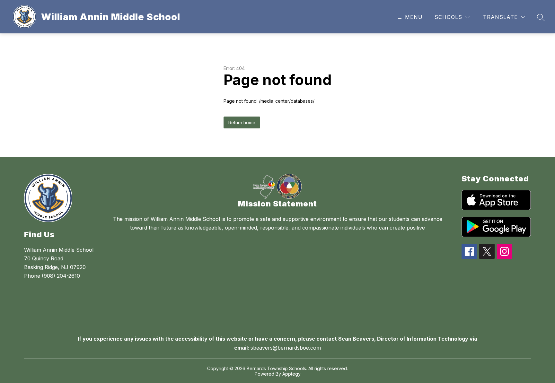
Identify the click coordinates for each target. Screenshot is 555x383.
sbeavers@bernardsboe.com (286, 347)
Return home (241, 122)
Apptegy (291, 374)
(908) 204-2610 (61, 276)
